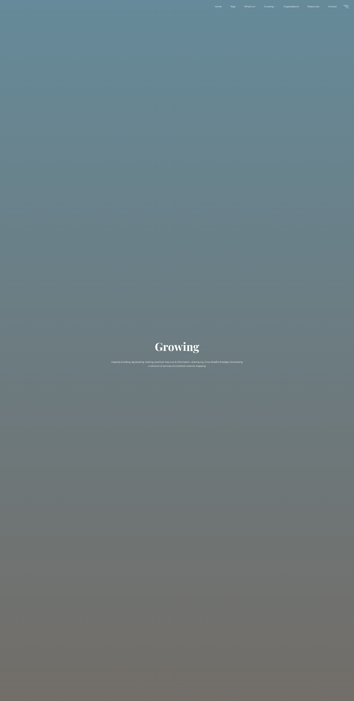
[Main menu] (345, 6)
